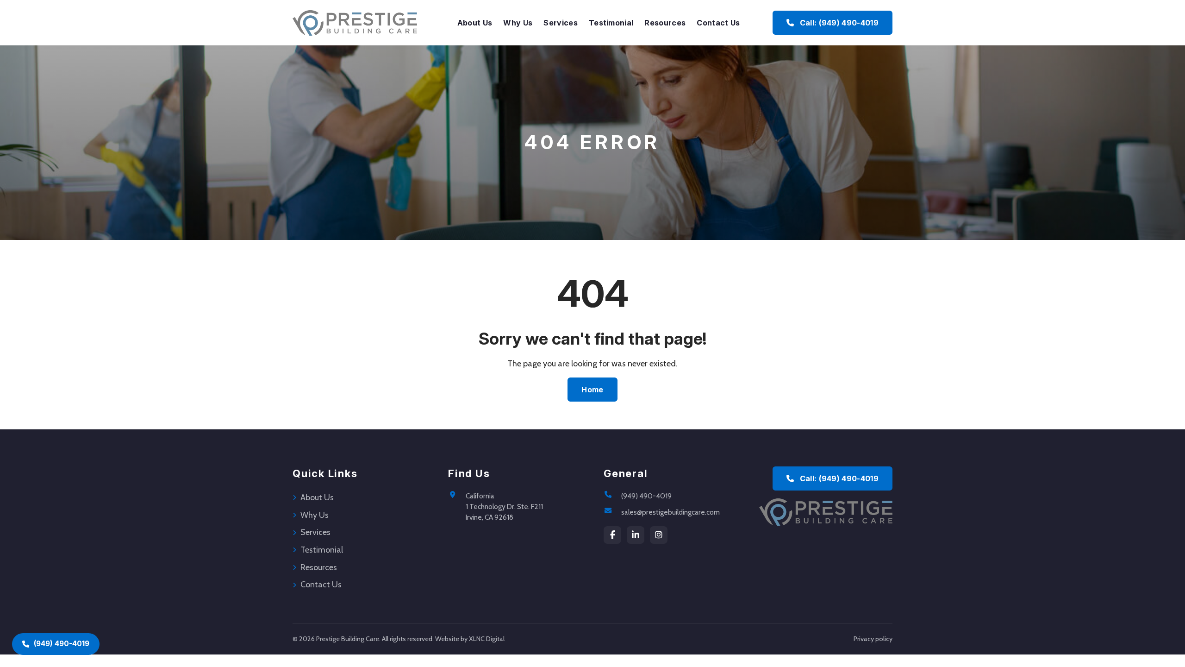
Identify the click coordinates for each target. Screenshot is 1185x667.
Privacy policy (873, 639)
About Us (475, 22)
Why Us (517, 22)
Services (560, 22)
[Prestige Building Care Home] (355, 22)
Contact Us (718, 22)
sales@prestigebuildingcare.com (670, 512)
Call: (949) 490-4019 (838, 22)
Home (592, 389)
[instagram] (658, 535)
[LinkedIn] (635, 535)
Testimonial (611, 22)
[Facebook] (612, 535)
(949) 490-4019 (646, 495)
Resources (665, 22)
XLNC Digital (487, 639)
